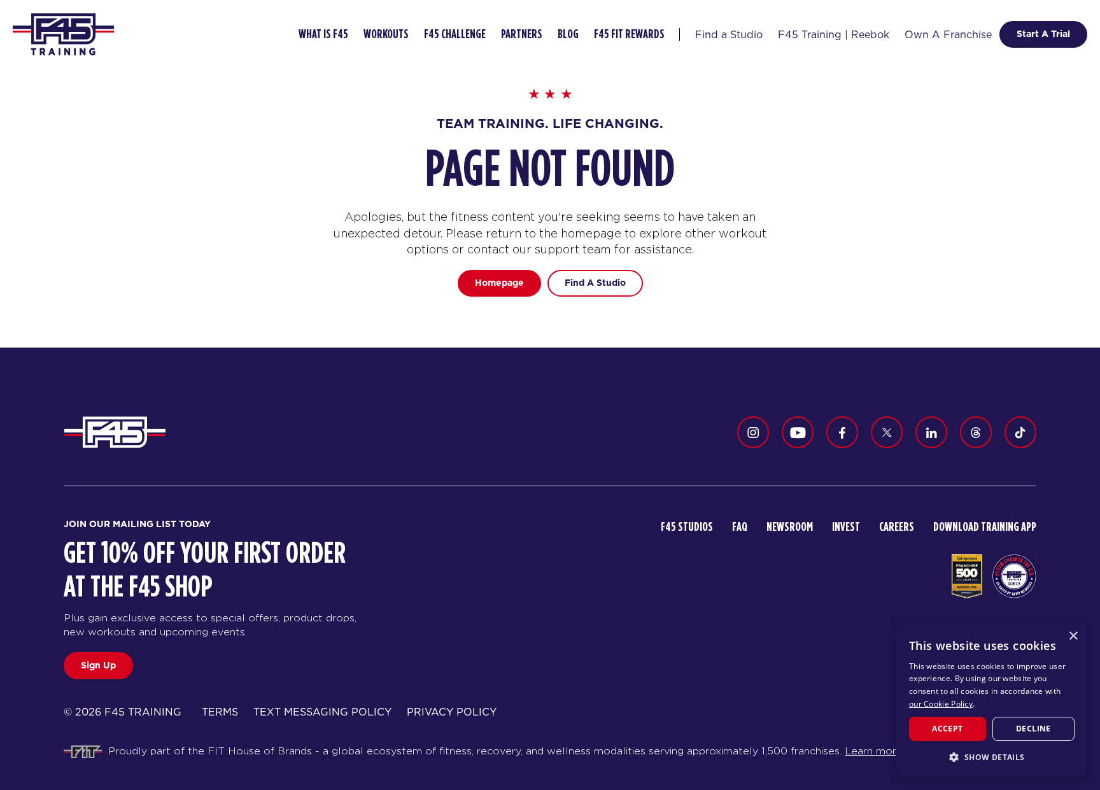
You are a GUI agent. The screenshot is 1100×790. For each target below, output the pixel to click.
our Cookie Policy (941, 703)
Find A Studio (595, 282)
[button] (992, 757)
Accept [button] (947, 728)
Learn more (874, 750)
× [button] (1073, 636)
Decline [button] (1033, 728)
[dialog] (991, 700)
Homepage (499, 282)
